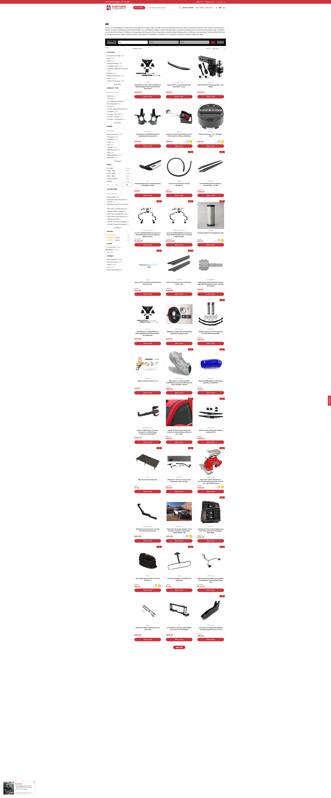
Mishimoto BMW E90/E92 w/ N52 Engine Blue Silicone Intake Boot (211, 381)
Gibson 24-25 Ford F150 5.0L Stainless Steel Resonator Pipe (148, 283)
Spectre (179, 131)
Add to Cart (148, 96)
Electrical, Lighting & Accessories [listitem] (117, 69)
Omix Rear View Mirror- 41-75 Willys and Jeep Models (179, 579)
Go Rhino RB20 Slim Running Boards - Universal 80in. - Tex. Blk (211, 184)
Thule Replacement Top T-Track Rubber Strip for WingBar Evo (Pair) (148, 184)
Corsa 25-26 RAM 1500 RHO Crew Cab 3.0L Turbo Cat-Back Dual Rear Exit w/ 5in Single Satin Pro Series (179, 234)
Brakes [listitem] (111, 61)
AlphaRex (210, 526)
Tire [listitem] (110, 267)
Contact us (209, 2)
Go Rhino (210, 181)
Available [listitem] (112, 250)
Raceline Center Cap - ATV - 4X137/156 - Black (210, 135)
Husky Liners (179, 82)
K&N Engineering (147, 427)
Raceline (210, 131)
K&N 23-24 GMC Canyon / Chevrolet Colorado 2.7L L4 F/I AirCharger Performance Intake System (147, 432)
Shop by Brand (188, 8)
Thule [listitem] (110, 142)
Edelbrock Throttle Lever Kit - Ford (147, 381)
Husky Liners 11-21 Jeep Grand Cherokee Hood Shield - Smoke (179, 85)
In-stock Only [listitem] (113, 247)
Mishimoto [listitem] (112, 157)
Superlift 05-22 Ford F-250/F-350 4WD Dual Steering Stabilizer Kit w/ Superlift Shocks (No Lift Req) (148, 86)
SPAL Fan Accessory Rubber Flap (147, 479)
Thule (147, 181)
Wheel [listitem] (111, 264)
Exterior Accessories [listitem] (116, 76)
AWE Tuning (210, 576)
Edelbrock (148, 378)
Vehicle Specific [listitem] (115, 259)
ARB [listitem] (110, 152)
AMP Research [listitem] (113, 150)
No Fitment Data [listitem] (114, 262)
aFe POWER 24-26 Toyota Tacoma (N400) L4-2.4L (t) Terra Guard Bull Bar (179, 628)
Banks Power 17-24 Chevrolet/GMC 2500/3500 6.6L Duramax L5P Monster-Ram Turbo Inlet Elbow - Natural (179, 382)
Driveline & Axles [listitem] (114, 66)
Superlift (147, 82)
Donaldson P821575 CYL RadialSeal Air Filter (211, 233)
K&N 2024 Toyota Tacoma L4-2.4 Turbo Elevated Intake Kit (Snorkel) (147, 530)
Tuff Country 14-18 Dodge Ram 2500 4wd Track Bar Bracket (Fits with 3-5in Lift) (211, 628)
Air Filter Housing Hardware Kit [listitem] (117, 109)
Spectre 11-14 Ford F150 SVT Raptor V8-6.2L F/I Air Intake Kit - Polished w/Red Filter (179, 135)
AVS (179, 427)
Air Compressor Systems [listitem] (116, 101)
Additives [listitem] (111, 96)
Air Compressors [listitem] (113, 104)
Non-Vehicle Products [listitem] (115, 270)
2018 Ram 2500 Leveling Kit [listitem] (116, 211)
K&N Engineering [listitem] (114, 155)
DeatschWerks (211, 279)
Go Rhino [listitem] (112, 147)
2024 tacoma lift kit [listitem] (114, 219)
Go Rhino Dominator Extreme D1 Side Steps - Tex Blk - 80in (179, 283)
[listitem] (116, 168)
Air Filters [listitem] (112, 111)
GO (127, 184)
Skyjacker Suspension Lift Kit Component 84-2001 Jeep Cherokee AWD (211, 332)
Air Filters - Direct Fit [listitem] (115, 114)
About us (199, 2)
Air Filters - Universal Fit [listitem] (116, 119)
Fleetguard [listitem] (112, 137)
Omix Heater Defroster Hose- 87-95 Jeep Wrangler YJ (148, 579)
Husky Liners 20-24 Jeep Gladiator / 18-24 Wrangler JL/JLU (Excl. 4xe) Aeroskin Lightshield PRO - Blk (179, 530)
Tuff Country (210, 427)
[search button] (180, 7)
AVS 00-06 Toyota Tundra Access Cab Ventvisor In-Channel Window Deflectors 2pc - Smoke (179, 432)
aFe (179, 625)
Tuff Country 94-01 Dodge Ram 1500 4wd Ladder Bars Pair (211, 431)
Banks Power (179, 378)
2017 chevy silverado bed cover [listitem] (118, 209)
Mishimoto (211, 378)
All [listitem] (110, 252)
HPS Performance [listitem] (114, 134)
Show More (117, 84)
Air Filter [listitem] (111, 106)
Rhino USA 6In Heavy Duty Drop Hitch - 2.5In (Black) (211, 85)
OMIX (179, 181)
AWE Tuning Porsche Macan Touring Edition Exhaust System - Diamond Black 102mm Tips (211, 580)
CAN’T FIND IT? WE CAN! (203, 8)
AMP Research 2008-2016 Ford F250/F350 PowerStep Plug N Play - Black (179, 332)
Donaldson (211, 230)
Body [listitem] (111, 58)
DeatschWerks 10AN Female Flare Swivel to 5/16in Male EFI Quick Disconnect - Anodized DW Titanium (211, 284)
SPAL (147, 477)
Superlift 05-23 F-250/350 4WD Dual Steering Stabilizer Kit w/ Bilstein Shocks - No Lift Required (147, 333)
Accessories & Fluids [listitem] (115, 56)
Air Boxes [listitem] (111, 98)
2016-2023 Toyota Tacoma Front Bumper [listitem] (117, 200)
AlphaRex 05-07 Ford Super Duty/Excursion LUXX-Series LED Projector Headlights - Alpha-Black (211, 530)
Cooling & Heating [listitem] (114, 63)
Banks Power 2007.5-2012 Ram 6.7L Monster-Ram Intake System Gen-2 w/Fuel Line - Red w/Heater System (210, 481)
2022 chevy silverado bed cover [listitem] (118, 214)
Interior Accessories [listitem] (115, 81)
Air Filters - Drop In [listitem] (115, 117)
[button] (220, 7)
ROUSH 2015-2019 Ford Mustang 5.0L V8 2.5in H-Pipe (148, 628)
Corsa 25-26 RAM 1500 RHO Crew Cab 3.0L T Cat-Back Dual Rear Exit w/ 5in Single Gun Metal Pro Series (147, 234)
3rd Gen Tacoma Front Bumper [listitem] (118, 224)
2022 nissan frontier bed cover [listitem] (117, 216)
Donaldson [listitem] (112, 139)
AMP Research (179, 329)
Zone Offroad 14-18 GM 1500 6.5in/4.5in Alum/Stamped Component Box (148, 135)
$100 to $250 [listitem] (113, 197)
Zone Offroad (147, 131)
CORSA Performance (148, 230)
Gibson (148, 279)
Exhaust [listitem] (112, 73)
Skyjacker (211, 329)
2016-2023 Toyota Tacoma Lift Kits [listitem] (117, 205)
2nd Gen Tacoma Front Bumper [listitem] (118, 222)
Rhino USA (211, 82)
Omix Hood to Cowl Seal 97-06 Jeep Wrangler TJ (179, 184)
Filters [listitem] (111, 78)
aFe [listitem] (110, 145)
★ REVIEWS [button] (329, 400)
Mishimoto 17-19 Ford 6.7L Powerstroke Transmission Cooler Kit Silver (179, 480)
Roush (147, 625)
